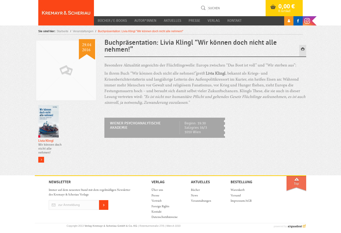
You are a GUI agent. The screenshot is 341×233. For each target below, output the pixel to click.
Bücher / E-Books (112, 21)
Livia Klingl (46, 141)
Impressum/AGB (241, 201)
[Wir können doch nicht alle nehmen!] (48, 122)
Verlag (214, 21)
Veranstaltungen (83, 31)
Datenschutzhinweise (164, 217)
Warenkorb (238, 190)
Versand (236, 195)
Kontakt (234, 21)
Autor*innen (145, 21)
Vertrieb (156, 201)
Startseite (62, 31)
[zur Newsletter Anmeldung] (103, 209)
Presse (194, 21)
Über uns (157, 190)
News (194, 195)
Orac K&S (66, 12)
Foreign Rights (160, 206)
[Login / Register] (288, 20)
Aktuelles (172, 21)
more (41, 160)
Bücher (195, 190)
